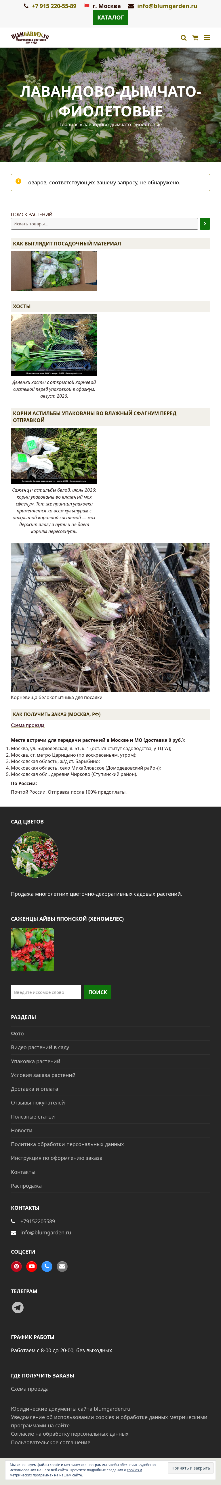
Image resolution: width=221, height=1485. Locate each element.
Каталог (110, 17)
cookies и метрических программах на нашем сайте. (76, 1473)
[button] (207, 37)
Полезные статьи (33, 1116)
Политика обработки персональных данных (67, 1144)
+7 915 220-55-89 (53, 6)
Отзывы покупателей (38, 1102)
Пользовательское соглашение (50, 1442)
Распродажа (26, 1185)
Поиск (97, 992)
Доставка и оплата (34, 1088)
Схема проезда (28, 725)
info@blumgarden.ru (167, 6)
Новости (22, 1130)
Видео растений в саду (40, 1047)
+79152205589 (37, 1221)
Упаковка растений (35, 1061)
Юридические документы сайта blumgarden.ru (70, 1408)
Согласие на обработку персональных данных (70, 1433)
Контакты (23, 1171)
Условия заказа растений (43, 1075)
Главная (69, 124)
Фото (17, 1033)
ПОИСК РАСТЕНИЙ (31, 214)
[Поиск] (205, 224)
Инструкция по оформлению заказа (56, 1157)
